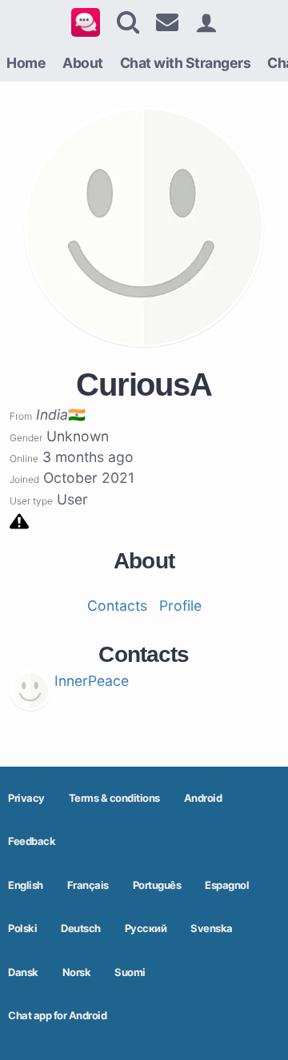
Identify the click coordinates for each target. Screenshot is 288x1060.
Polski (22, 928)
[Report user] (19, 520)
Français (88, 885)
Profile (180, 605)
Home (26, 62)
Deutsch (81, 928)
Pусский (146, 928)
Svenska (211, 928)
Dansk (23, 972)
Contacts (117, 605)
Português (157, 885)
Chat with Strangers (185, 62)
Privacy (26, 797)
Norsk (76, 972)
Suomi (130, 972)
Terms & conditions (114, 797)
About (82, 62)
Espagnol (227, 885)
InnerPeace (91, 680)
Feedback (31, 841)
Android (203, 797)
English (25, 885)
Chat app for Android (57, 1015)
